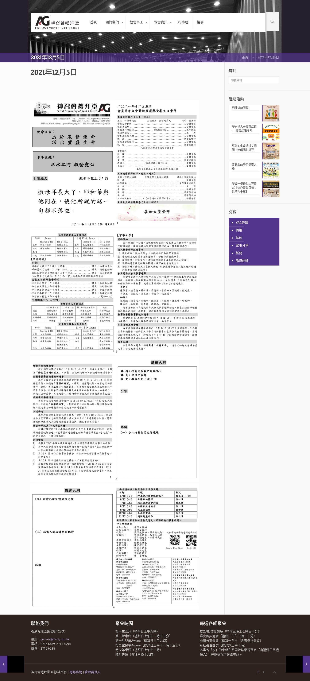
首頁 (245, 57)
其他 (239, 238)
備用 (239, 230)
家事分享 (242, 245)
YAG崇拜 (242, 223)
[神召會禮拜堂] (57, 22)
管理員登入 (92, 672)
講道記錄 (242, 261)
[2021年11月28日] (298, 664)
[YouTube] (263, 672)
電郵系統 (76, 672)
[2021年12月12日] (12, 664)
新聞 (239, 253)
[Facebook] (258, 672)
